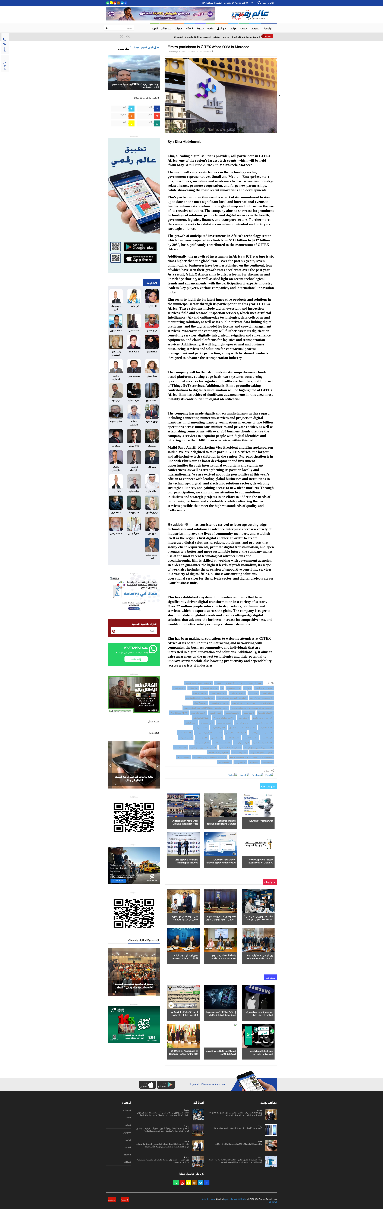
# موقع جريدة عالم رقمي (219, 702)
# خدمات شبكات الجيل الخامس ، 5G (209, 732)
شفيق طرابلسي (116, 468)
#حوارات (127, 1161)
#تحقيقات (127, 1110)
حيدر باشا (152, 466)
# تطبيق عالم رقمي (198, 712)
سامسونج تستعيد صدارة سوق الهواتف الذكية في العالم (259, 1013)
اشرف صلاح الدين (151, 555)
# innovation (244, 717)
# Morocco (254, 762)
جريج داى (152, 533)
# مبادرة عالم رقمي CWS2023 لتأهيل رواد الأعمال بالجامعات (205, 707)
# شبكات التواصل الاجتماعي (236, 732)
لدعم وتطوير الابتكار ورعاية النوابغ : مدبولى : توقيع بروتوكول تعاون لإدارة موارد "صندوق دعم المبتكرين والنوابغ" (162, 1129)
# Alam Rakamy (200, 702)
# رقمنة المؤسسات (224, 722)
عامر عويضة (134, 512)
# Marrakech (267, 762)
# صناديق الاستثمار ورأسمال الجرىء (203, 747)
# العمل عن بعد (201, 737)
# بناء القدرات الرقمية (218, 692)
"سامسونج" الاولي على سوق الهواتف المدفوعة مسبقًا (238, 1127)
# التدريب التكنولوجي (237, 692)
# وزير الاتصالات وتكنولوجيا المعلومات (199, 697)
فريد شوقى (134, 306)
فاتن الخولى (152, 306)
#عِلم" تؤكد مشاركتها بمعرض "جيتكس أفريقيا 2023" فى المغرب (238, 682)
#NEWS (127, 1154)
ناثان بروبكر (134, 445)
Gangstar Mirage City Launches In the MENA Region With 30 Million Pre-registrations (134, 779)
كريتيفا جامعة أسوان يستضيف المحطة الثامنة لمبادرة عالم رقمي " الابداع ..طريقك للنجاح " (134, 987)
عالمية (210, 28)
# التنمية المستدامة (239, 752)
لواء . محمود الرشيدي (116, 352)
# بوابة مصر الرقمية (242, 742)
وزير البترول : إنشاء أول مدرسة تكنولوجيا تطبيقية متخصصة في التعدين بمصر (259, 957)
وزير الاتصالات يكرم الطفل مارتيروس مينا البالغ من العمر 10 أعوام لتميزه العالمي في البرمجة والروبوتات (235, 1113)
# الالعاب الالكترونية (265, 712)
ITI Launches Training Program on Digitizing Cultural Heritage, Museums (221, 823)
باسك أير (116, 445)
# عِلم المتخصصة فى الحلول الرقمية (198, 682)
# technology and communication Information (254, 722)
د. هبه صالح (134, 351)
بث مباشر (166, 28)
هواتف (233, 28)
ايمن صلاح (152, 330)
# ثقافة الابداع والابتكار (201, 717)
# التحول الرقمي (179, 687)
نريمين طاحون (152, 512)
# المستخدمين (217, 737)
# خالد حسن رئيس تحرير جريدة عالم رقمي (232, 697)
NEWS (189, 28)
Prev (110, 765)
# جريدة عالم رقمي (199, 692)
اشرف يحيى (116, 491)
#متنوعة (128, 1147)
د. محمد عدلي (134, 375)
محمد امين (116, 512)
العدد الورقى (5, 45)
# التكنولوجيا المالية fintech (218, 752)
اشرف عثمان (134, 400)
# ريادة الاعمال (267, 737)
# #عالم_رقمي (240, 762)
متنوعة (200, 28)
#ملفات (128, 1117)
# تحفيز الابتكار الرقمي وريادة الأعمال (242, 727)
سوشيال (221, 28)
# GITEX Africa (183, 757)
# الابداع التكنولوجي (250, 737)
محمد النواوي (116, 330)
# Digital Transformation (262, 717)
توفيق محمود (152, 421)
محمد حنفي (134, 330)
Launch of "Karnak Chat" (261, 820)
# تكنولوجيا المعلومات (209, 687)
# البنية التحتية (249, 712)
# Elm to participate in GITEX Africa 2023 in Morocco (251, 757)
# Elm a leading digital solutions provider (209, 757)
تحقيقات (255, 28)
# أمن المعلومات (207, 722)
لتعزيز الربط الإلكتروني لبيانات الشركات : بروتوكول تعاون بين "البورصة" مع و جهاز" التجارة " (185, 957)
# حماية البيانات (191, 722)
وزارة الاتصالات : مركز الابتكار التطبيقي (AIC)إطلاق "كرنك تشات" (231, 36)
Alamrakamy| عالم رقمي (235, 1198)
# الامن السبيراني (186, 737)
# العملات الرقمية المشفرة (262, 742)
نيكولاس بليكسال (134, 468)
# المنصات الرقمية (232, 737)
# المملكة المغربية (233, 687)
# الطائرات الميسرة (202, 742)
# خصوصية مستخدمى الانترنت (261, 732)
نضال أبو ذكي (134, 533)
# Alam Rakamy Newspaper (261, 697)
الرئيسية (268, 28)
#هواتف (128, 1124)
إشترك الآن (136, 659)
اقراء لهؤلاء (151, 282)
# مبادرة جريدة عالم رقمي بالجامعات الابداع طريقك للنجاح (252, 707)
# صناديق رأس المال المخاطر (230, 747)
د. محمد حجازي (151, 400)
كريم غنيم (116, 400)
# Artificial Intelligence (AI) (224, 717)
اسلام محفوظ (116, 421)
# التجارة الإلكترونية (218, 727)
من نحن (111, 1199)
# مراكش (247, 687)
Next (158, 765)
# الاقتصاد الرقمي (201, 727)
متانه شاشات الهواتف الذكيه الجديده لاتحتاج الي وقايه (238, 1143)
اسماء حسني (152, 375)
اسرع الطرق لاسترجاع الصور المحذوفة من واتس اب (261, 1052)
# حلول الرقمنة (267, 692)
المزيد (155, 28)
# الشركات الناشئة (184, 732)
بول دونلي (134, 491)
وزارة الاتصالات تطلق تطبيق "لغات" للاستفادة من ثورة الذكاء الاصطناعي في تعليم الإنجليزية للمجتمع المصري (235, 1160)
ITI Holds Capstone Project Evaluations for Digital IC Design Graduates (259, 862)
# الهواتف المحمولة (232, 712)
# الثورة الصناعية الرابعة (222, 742)
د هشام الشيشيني (134, 422)
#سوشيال (127, 1132)
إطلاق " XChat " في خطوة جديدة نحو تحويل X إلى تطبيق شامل (221, 1013)
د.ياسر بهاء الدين (116, 307)
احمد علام (152, 445)
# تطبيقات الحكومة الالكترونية (261, 752)
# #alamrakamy (225, 762)
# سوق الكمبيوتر (215, 712)
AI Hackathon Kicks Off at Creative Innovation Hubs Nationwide (185, 823)
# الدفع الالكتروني (266, 727)
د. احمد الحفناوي (116, 377)
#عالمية (128, 1139)
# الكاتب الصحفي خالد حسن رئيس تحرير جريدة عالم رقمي (252, 702)
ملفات (243, 28)
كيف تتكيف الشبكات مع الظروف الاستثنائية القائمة (221, 1052)
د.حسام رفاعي (116, 533)
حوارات (178, 28)
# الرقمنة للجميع (180, 747)
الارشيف (5, 65)
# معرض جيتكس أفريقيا (263, 687)
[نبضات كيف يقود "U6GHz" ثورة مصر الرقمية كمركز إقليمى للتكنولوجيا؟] (134, 72)
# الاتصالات (193, 687)
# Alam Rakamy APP (179, 712)
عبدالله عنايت (152, 491)
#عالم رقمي (253, 692)
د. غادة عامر (152, 351)
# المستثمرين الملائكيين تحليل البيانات (258, 747)
